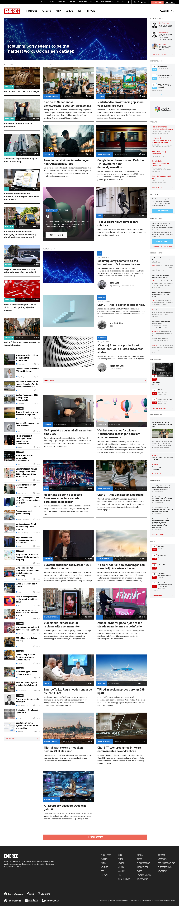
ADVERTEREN (163, 871)
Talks (43, 2)
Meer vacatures (157, 187)
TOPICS (139, 859)
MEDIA (103, 863)
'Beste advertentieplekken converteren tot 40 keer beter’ (161, 295)
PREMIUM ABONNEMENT (166, 863)
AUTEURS (121, 867)
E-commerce (31, 11)
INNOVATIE (104, 875)
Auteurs (71, 2)
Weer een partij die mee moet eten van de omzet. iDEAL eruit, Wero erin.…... (162, 268)
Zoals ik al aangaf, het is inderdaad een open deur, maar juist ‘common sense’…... (162, 303)
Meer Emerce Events (158, 408)
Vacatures (82, 2)
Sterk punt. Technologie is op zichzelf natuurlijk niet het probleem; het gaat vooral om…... (162, 349)
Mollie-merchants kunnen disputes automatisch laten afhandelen (162, 260)
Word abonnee (162, 241)
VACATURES (162, 859)
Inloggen (169, 2)
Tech (80, 11)
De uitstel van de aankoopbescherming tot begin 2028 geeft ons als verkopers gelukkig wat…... (162, 284)
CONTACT (161, 855)
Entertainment (9, 119)
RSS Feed (103, 901)
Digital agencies (22, 377)
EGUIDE (139, 871)
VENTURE (104, 867)
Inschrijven (162, 211)
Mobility (8, 265)
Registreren (157, 2)
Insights (61, 2)
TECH (103, 871)
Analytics (20, 732)
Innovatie (91, 11)
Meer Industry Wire (158, 534)
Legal (19, 546)
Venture (69, 11)
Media (58, 11)
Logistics (20, 418)
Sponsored (102, 424)
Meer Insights (49, 381)
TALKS (120, 855)
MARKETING (105, 859)
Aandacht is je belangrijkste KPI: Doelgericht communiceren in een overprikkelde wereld (161, 325)
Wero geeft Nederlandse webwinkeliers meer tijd (160, 276)
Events (52, 2)
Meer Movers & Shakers (159, 54)
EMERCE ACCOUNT (143, 863)
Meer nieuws (10, 738)
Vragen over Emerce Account (162, 246)
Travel (19, 592)
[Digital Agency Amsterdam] (13, 893)
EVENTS (120, 859)
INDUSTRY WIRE (142, 879)
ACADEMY (121, 871)
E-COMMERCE (106, 855)
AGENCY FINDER (142, 867)
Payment (20, 447)
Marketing (46, 11)
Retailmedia (48, 154)
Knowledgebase (107, 2)
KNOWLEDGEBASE (124, 879)
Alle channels (166, 11)
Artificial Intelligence (10, 154)
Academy (94, 2)
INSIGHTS (121, 863)
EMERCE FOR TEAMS (165, 867)
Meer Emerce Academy (159, 95)
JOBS (119, 875)
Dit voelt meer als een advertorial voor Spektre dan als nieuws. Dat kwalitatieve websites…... (162, 313)
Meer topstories (95, 837)
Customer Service (23, 519)
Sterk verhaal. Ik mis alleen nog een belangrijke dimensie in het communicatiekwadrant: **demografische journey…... (162, 336)
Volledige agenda (157, 595)
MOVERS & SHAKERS (144, 875)
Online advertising (105, 154)
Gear (19, 506)
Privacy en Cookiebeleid (119, 901)
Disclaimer (135, 901)
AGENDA (140, 855)
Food (99, 617)
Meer (119, 2)
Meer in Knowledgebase (159, 474)
